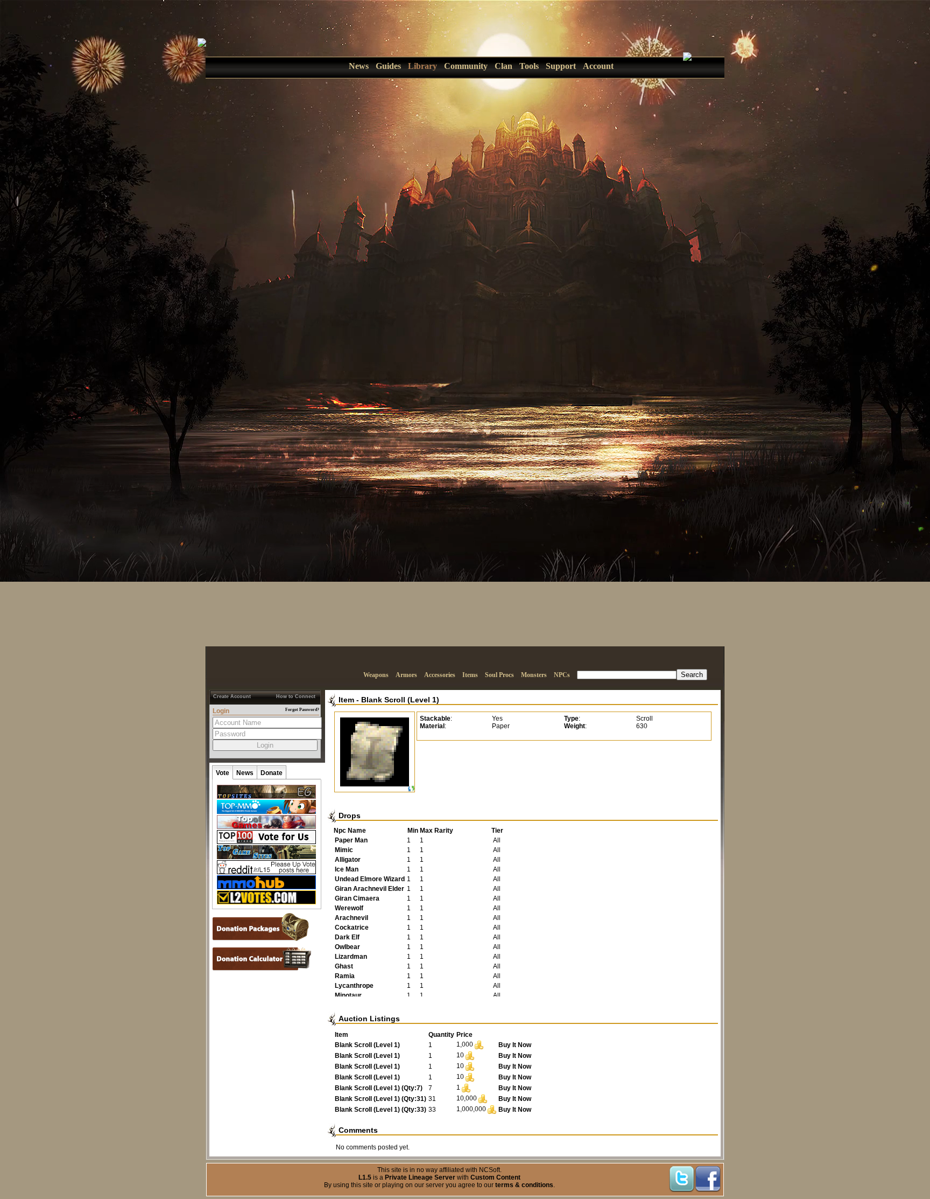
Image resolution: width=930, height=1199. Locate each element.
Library (422, 66)
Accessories (439, 675)
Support (561, 66)
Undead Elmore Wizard (370, 879)
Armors (406, 675)
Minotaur (348, 995)
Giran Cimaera (357, 898)
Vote (222, 773)
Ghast (344, 966)
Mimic (344, 850)
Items (470, 675)
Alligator (348, 859)
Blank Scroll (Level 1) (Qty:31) (380, 1099)
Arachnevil (351, 918)
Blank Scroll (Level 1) (400, 699)
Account (598, 66)
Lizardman (351, 956)
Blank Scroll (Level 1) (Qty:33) (380, 1109)
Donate (271, 773)
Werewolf (349, 908)
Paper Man (351, 840)
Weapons (376, 675)
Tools (529, 66)
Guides (388, 66)
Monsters (534, 675)
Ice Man (346, 869)
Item (346, 699)
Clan (503, 66)
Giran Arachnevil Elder (369, 889)
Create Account (232, 696)
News (359, 66)
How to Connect (295, 696)
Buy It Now (514, 1045)
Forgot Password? (302, 709)
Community (466, 66)
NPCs (562, 675)
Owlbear (347, 947)
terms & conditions (524, 1185)
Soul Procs (499, 675)
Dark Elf (347, 937)
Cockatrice (352, 927)
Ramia (345, 976)
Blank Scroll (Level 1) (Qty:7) (378, 1088)
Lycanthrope (354, 985)
